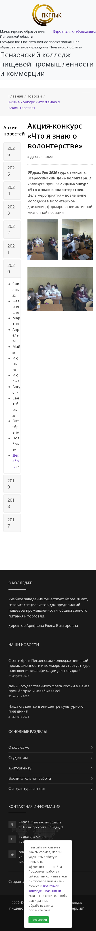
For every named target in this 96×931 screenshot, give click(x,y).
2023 (11, 210)
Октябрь (16, 426)
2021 (11, 249)
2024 (11, 190)
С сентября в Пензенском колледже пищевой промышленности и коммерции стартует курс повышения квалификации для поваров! (49, 665)
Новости (34, 96)
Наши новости (23, 644)
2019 (11, 484)
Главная (15, 96)
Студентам (18, 757)
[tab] (12, 151)
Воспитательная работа (29, 778)
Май (16, 346)
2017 (11, 523)
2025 (11, 171)
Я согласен (39, 920)
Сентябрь (16, 404)
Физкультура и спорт (27, 788)
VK (21, 857)
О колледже (18, 747)
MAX (22, 862)
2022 (11, 229)
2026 (11, 151)
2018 (11, 503)
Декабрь (16, 461)
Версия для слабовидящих (74, 31)
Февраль (16, 307)
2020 (11, 268)
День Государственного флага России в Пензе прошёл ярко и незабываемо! (49, 688)
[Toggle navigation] (86, 90)
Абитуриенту (19, 768)
